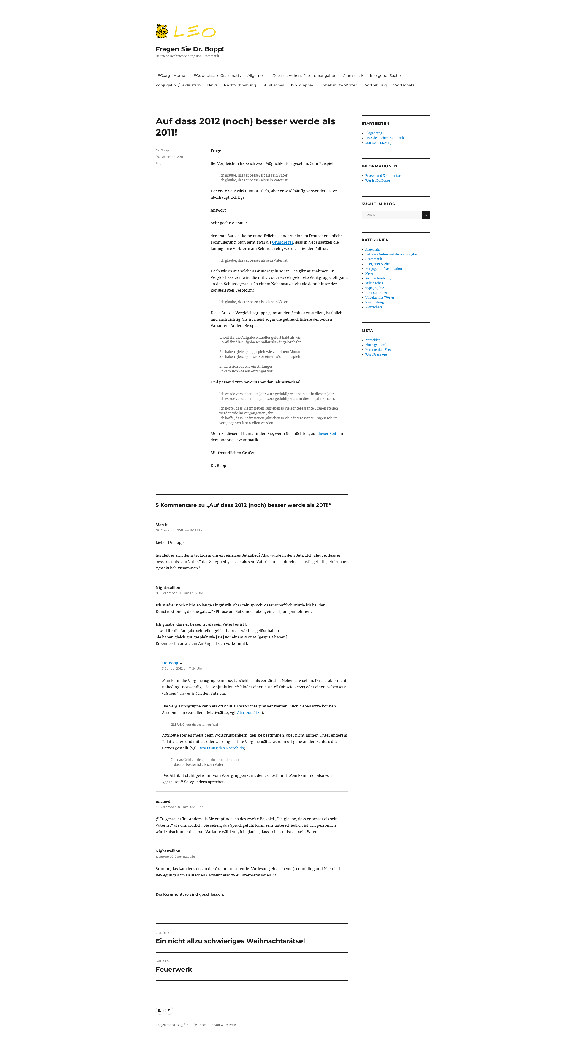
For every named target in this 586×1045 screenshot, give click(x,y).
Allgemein (256, 75)
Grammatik (353, 75)
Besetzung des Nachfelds (221, 748)
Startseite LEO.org (378, 143)
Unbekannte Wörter (338, 85)
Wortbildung (375, 85)
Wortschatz (403, 85)
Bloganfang (373, 133)
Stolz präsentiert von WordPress (213, 1025)
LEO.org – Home (170, 75)
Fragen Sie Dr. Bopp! (190, 49)
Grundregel (282, 242)
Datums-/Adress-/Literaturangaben (304, 75)
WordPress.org (376, 354)
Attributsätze (249, 712)
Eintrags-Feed (375, 345)
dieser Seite (328, 433)
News (212, 85)
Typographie (301, 85)
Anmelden (372, 340)
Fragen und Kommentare (383, 176)
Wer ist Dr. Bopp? (377, 180)
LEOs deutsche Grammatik (216, 75)
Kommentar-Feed (378, 350)
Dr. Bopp (162, 150)
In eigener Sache (385, 75)
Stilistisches (273, 85)
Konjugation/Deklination (178, 85)
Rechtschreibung (240, 85)
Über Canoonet (376, 293)
